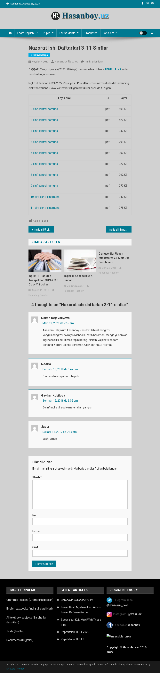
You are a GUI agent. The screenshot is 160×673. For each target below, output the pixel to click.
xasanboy (134, 624)
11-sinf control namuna (45, 207)
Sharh (37, 477)
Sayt (35, 547)
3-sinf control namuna (44, 119)
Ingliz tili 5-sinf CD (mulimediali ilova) (44, 229)
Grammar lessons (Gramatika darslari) (29, 599)
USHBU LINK (113, 69)
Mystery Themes (15, 668)
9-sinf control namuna (44, 185)
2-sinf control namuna (44, 109)
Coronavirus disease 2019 (77, 600)
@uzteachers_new (117, 605)
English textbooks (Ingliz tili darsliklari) (29, 608)
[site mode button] (143, 33)
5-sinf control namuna (44, 142)
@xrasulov (134, 614)
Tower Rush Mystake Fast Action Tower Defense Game (81, 610)
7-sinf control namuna (44, 163)
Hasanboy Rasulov (66, 61)
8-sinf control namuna (44, 174)
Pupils (46, 33)
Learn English (25, 33)
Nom (35, 515)
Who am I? (110, 33)
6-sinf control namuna (44, 152)
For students (67, 33)
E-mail (36, 531)
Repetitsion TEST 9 (72, 639)
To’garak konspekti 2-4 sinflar (78, 278)
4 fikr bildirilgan (94, 61)
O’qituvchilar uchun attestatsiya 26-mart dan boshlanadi (114, 258)
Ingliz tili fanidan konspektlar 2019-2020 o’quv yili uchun (43, 280)
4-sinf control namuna (44, 130)
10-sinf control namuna (45, 196)
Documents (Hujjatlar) (19, 640)
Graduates (90, 33)
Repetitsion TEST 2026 (75, 632)
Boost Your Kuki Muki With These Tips (81, 622)
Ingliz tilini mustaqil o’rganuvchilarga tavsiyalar (120, 229)
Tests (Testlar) (15, 631)
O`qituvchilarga (39, 55)
